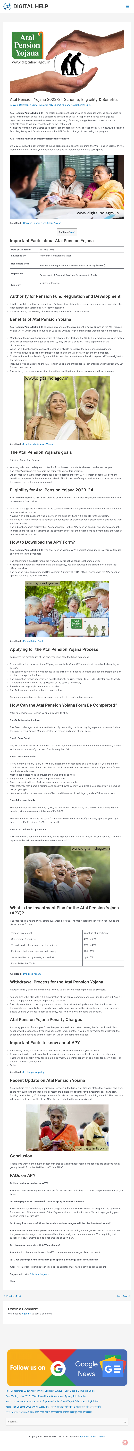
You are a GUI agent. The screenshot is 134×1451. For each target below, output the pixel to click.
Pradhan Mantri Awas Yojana (38, 444)
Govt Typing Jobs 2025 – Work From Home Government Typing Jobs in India (46, 1396)
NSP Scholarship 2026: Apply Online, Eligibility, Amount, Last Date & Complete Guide (50, 1390)
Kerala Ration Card (33, 641)
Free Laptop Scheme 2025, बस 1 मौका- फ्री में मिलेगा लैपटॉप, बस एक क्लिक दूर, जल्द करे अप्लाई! (49, 1412)
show (72, 232)
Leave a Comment (19, 105)
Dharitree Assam (32, 973)
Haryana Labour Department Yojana (42, 223)
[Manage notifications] (125, 1442)
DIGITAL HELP (30, 6)
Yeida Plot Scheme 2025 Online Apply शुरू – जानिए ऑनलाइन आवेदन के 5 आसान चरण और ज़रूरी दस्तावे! (53, 1406)
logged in (26, 1313)
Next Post (123, 1296)
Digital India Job (40, 105)
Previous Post (12, 1296)
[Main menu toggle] (127, 6)
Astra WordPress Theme (92, 1436)
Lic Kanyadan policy (33, 1072)
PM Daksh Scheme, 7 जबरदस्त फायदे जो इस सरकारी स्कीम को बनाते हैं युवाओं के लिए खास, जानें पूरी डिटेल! (52, 1401)
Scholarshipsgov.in (39, 1274)
